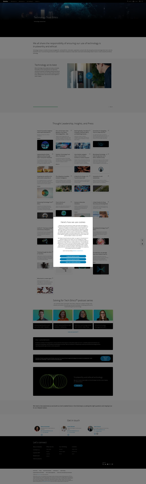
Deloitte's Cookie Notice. (78, 250)
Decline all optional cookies (73, 259)
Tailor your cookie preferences (73, 262)
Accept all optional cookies (73, 256)
